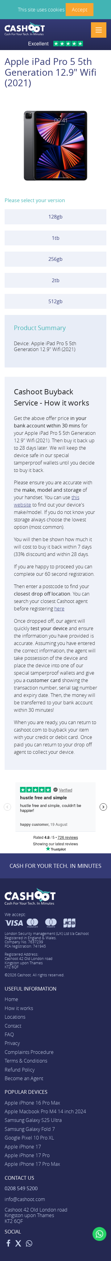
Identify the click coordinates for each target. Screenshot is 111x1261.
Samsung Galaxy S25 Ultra (33, 1120)
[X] (18, 1244)
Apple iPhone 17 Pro (27, 1155)
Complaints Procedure (29, 1052)
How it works (19, 1008)
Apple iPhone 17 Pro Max (32, 1164)
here (59, 608)
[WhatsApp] (29, 1244)
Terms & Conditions (26, 1060)
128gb (55, 216)
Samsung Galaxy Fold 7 (30, 1129)
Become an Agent (24, 1078)
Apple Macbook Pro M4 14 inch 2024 (45, 1111)
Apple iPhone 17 (23, 1146)
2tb (56, 280)
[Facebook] (8, 1244)
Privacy (12, 1043)
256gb (55, 259)
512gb (55, 301)
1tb (56, 238)
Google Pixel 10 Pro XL (29, 1137)
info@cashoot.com (25, 1199)
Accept (79, 9)
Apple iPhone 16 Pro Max (32, 1102)
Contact (13, 1025)
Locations (15, 1016)
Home (11, 999)
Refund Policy (20, 1069)
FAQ (9, 1034)
